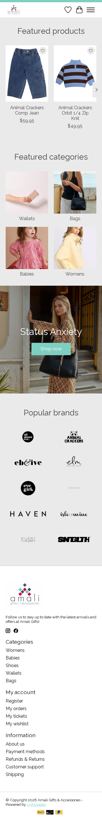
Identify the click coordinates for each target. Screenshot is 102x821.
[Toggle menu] (90, 9)
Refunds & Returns (25, 759)
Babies (27, 274)
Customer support (25, 766)
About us (15, 744)
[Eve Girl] (28, 489)
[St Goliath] (74, 540)
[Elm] (74, 463)
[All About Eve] (28, 437)
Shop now (51, 349)
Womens (74, 274)
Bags (75, 218)
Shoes (12, 665)
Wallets (27, 218)
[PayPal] (40, 812)
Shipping (15, 774)
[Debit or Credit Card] (50, 812)
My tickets (16, 716)
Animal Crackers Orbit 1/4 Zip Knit (75, 113)
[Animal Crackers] (74, 437)
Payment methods (25, 751)
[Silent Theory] (28, 540)
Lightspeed (36, 804)
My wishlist (17, 723)
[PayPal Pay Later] (59, 812)
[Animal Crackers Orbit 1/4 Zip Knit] (75, 73)
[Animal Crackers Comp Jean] (27, 73)
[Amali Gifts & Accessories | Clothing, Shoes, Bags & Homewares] (14, 9)
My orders (16, 708)
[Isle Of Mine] (74, 514)
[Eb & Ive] (28, 463)
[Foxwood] (74, 489)
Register (14, 701)
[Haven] (28, 514)
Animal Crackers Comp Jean (27, 110)
